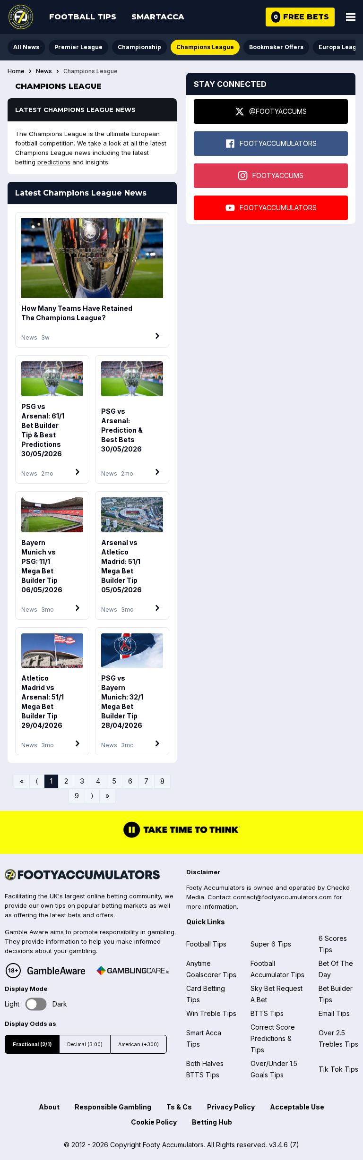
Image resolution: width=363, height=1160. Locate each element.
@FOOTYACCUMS (278, 111)
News (44, 71)
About (49, 1107)
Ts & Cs (179, 1107)
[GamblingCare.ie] (132, 970)
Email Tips (334, 1013)
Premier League (78, 47)
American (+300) (138, 1044)
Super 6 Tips (271, 944)
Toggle (36, 1004)
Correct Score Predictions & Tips (273, 1038)
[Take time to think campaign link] (181, 837)
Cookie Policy (154, 1122)
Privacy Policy (231, 1107)
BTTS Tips (267, 1013)
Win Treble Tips (211, 1013)
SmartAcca (157, 16)
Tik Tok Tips (338, 1069)
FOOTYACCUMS (277, 175)
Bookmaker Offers (276, 47)
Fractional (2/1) (32, 1044)
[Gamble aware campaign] (56, 970)
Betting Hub (212, 1122)
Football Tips (82, 16)
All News (26, 47)
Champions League (205, 47)
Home (16, 71)
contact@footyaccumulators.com (282, 897)
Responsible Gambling (113, 1107)
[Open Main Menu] (350, 17)
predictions (53, 162)
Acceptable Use (297, 1107)
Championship (139, 47)
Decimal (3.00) (85, 1044)
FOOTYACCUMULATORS (278, 143)
